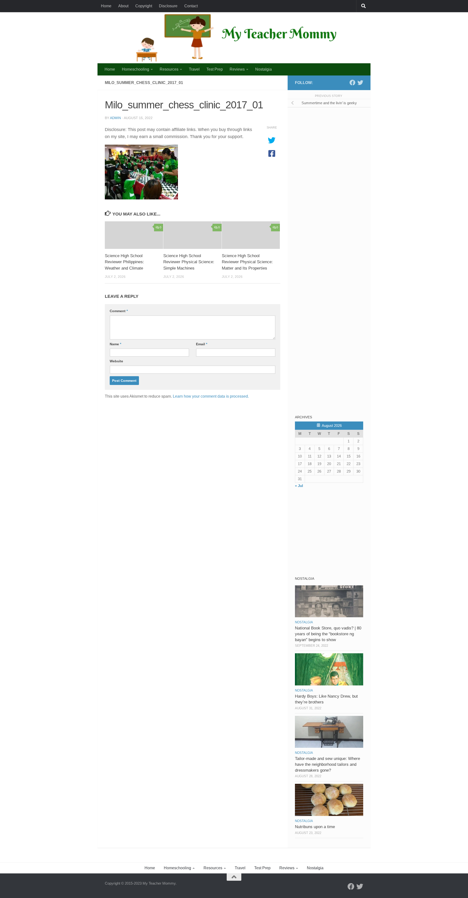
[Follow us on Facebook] (352, 82)
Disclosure (168, 6)
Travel (194, 69)
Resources (169, 69)
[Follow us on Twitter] (360, 82)
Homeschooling (135, 69)
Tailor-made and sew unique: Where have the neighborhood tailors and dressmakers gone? (327, 764)
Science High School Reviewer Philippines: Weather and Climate (124, 262)
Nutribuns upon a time (315, 826)
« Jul (299, 486)
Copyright (143, 6)
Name (115, 344)
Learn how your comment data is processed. (211, 396)
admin (115, 118)
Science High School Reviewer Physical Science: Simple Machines (188, 262)
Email (201, 344)
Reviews (237, 69)
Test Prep (214, 69)
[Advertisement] (331, 145)
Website (116, 361)
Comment (119, 311)
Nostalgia (263, 69)
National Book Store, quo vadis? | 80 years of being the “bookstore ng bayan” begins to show (328, 634)
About (123, 6)
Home (106, 6)
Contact (191, 6)
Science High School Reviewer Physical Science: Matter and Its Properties (247, 262)
